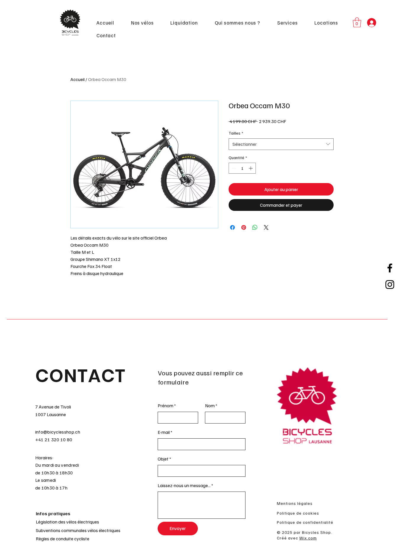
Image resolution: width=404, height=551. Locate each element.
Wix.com (308, 537)
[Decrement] (233, 168)
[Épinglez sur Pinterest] (243, 227)
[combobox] (281, 144)
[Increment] (251, 168)
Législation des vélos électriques (67, 522)
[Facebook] (390, 268)
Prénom (165, 405)
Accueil (77, 79)
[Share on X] (266, 227)
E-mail (164, 432)
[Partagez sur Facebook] (232, 227)
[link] (357, 22)
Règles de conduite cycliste (62, 539)
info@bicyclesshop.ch (57, 432)
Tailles (236, 132)
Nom (210, 405)
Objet (163, 458)
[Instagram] (390, 284)
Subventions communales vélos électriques (78, 530)
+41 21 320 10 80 (53, 439)
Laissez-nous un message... (184, 485)
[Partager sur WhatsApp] (254, 227)
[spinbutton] (242, 168)
